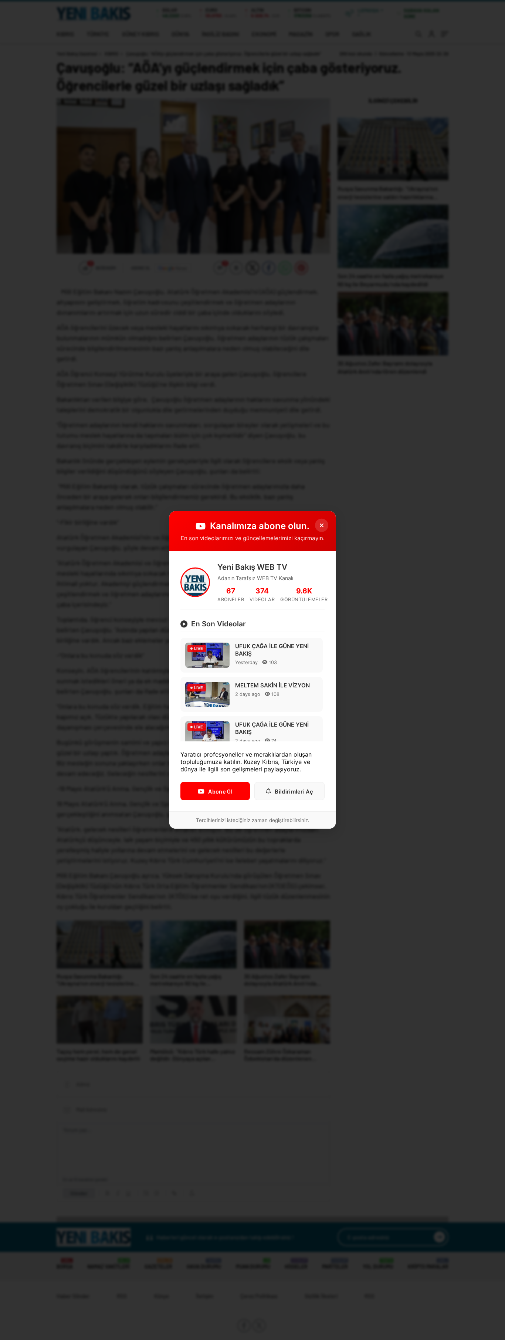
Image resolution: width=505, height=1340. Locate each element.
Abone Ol (220, 791)
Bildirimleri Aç (294, 791)
